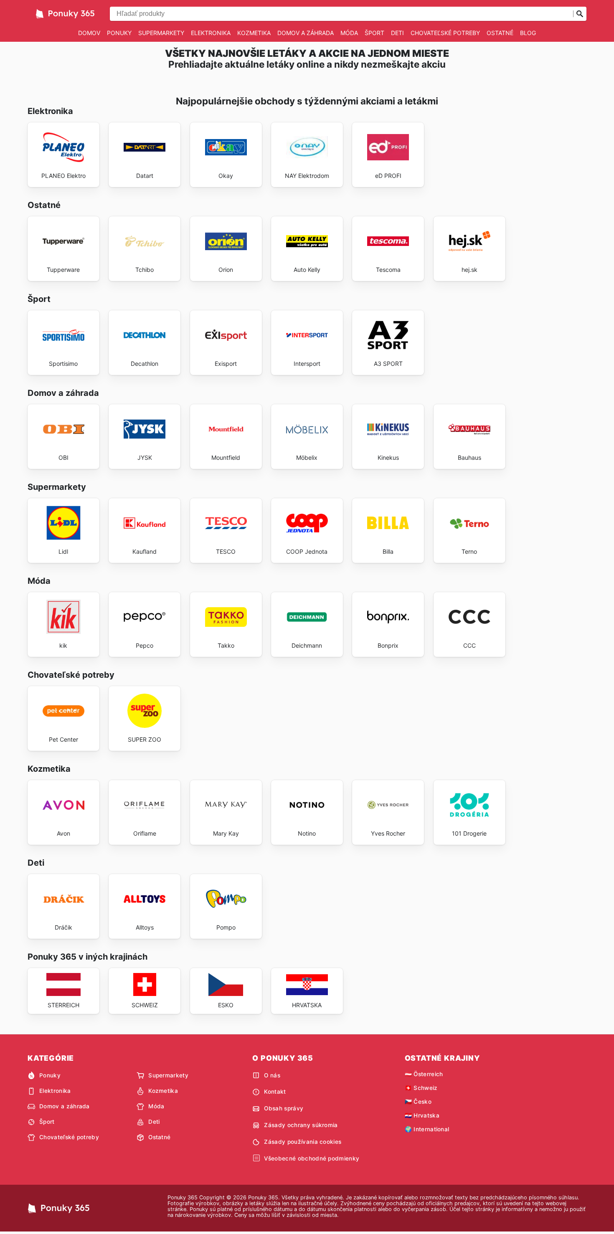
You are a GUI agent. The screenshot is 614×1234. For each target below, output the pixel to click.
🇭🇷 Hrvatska (422, 1115)
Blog (528, 32)
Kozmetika (254, 32)
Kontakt (275, 1091)
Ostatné (500, 32)
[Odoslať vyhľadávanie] (579, 13)
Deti (397, 32)
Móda (349, 32)
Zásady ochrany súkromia (300, 1125)
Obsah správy (283, 1108)
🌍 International (427, 1129)
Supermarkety (161, 32)
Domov (89, 32)
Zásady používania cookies (302, 1141)
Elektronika (211, 32)
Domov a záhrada (305, 32)
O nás (272, 1075)
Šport (374, 32)
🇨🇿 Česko (418, 1101)
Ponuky (119, 32)
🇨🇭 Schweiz (421, 1088)
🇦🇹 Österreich (424, 1074)
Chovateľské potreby (445, 32)
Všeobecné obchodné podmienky (311, 1158)
